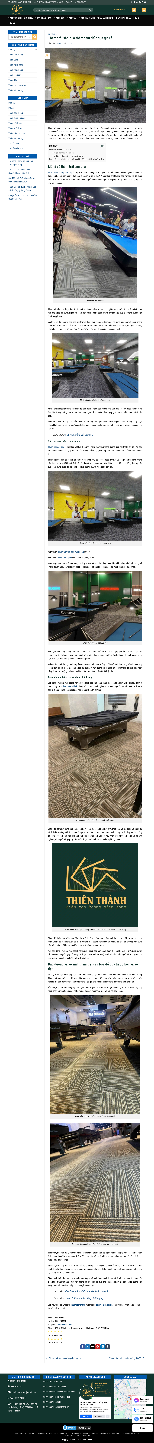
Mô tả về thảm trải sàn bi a (60, 149)
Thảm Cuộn (59, 18)
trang (69, 43)
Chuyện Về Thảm (123, 18)
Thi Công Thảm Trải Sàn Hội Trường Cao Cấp (20, 163)
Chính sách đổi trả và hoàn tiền (56, 1397)
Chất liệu (12, 49)
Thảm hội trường (15, 64)
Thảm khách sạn (15, 128)
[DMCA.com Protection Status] (77, 1427)
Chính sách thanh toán (53, 1381)
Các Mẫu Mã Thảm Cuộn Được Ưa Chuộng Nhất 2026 (21, 180)
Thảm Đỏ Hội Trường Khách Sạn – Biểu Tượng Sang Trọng (22, 189)
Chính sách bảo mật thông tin (56, 1407)
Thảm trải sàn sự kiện (18, 85)
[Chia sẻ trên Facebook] (82, 1346)
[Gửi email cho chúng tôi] (137, 2)
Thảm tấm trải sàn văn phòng (71, 552)
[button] (134, 10)
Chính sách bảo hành (52, 1402)
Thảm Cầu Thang (87, 18)
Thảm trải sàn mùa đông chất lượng (65, 1358)
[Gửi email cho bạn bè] (92, 1346)
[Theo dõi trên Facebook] (132, 2)
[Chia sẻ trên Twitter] (87, 1346)
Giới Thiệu (28, 18)
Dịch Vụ (11, 102)
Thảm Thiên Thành (104, 1305)
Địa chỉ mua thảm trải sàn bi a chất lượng (67, 156)
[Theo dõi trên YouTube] (145, 2)
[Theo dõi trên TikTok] (134, 2)
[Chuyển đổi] (35, 49)
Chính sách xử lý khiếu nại (54, 1386)
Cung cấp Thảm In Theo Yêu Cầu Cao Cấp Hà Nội (22, 197)
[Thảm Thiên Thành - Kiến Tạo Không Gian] (19, 10)
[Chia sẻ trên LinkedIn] (102, 1346)
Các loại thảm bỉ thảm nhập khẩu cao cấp (87, 1291)
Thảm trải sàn (15, 18)
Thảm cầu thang (15, 113)
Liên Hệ (12, 23)
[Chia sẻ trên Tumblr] (107, 1346)
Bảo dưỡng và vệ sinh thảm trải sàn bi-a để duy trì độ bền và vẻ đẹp (76, 159)
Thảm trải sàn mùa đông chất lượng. (84, 1298)
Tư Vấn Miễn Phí (15, 148)
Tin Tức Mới (13, 143)
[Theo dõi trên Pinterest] (140, 2)
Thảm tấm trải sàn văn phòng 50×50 (125, 1358)
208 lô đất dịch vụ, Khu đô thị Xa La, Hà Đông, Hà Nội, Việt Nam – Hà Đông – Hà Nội (23, 1407)
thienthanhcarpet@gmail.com (23, 1392)
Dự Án (136, 18)
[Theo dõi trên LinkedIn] (142, 2)
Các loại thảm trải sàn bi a (79, 434)
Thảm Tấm (72, 18)
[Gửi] (90, 10)
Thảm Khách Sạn (43, 18)
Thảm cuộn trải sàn (17, 118)
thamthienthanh (78, 1305)
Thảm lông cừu (15, 75)
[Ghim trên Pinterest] (97, 1346)
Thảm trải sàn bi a (56, 447)
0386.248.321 (16, 1386)
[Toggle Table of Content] (101, 146)
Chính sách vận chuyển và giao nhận (59, 1391)
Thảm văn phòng (105, 18)
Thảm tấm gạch (65, 557)
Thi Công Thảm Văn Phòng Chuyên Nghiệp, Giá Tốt (20, 171)
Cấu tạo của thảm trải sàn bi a (63, 153)
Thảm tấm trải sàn (16, 133)
